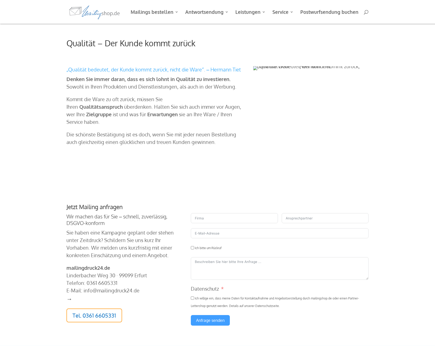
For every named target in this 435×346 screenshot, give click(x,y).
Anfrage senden (210, 320)
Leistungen (248, 12)
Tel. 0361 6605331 (94, 315)
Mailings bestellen (152, 12)
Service (280, 12)
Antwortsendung (204, 12)
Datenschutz (205, 288)
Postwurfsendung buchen (329, 12)
